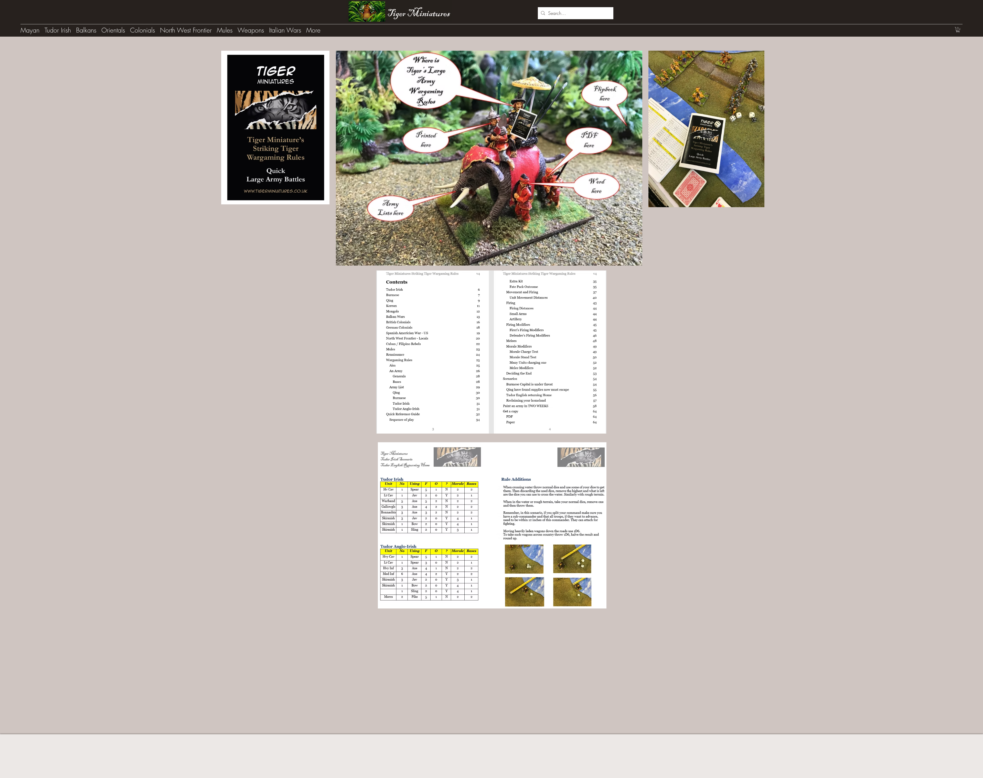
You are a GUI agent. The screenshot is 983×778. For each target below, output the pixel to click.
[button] (958, 29)
